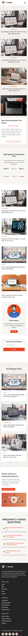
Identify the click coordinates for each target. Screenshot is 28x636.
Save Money (5, 607)
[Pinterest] (13, 634)
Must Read (4, 236)
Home (3, 584)
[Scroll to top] (25, 629)
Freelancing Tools (6, 602)
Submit (14, 349)
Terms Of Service (6, 618)
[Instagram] (6, 634)
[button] (14, 500)
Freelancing (14, 29)
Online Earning (7, 422)
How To (3, 264)
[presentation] (14, 19)
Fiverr (3, 292)
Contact (4, 593)
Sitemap (4, 623)
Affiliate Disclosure (6, 621)
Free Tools (4, 589)
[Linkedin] (9, 634)
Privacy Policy (5, 616)
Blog (3, 586)
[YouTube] (16, 634)
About (3, 591)
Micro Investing (5, 605)
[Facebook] (3, 634)
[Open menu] (24, 2)
